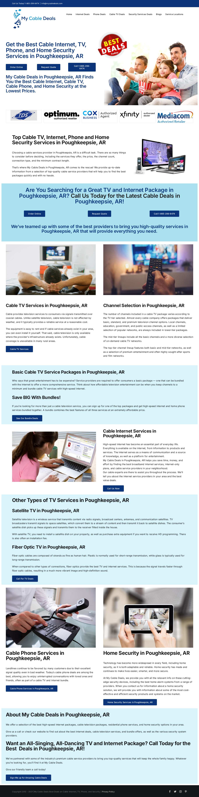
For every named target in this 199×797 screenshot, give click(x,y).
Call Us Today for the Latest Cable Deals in (125, 195)
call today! (40, 769)
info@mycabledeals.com (51, 3)
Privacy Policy (108, 791)
